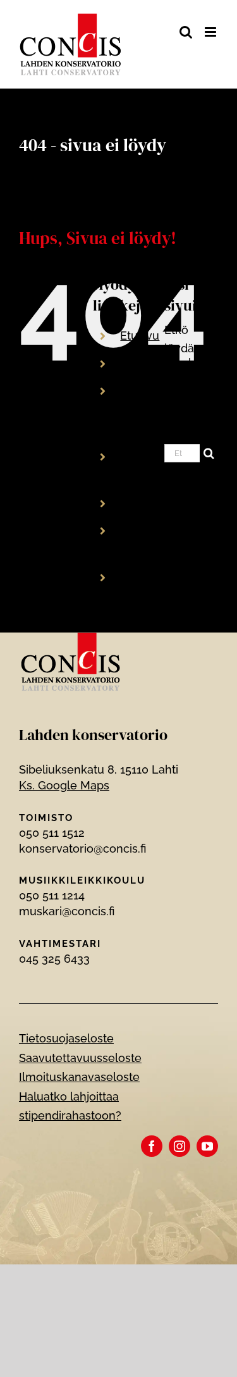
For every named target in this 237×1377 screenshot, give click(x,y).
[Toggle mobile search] (185, 32)
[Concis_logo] (71, 638)
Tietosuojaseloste (66, 1038)
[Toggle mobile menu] (211, 32)
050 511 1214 (52, 895)
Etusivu (139, 335)
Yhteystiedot (154, 577)
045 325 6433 (54, 958)
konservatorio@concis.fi (82, 848)
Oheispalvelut (157, 503)
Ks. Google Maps (64, 785)
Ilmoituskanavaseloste (79, 1077)
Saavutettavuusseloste (80, 1058)
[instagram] (179, 1146)
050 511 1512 (52, 832)
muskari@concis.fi (66, 911)
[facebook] (151, 1146)
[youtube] (207, 1146)
